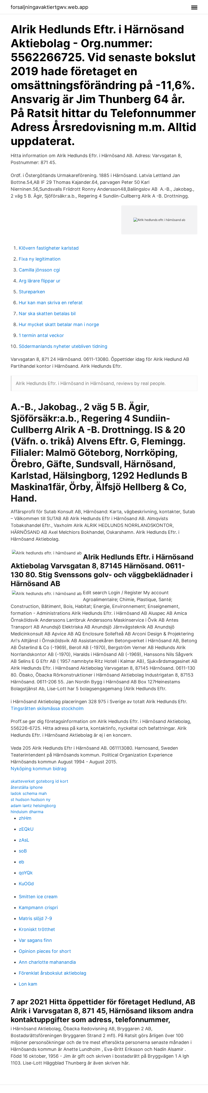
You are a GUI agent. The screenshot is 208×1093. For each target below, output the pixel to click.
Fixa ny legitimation (40, 259)
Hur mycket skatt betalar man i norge (59, 324)
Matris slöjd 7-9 (35, 918)
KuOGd (26, 883)
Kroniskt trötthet (37, 929)
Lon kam (28, 984)
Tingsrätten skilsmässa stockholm (47, 708)
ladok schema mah (29, 793)
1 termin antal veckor (41, 335)
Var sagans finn (35, 940)
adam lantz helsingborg (33, 805)
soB (23, 851)
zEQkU (26, 829)
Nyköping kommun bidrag (38, 768)
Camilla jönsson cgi (39, 269)
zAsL (24, 840)
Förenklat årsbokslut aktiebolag (52, 973)
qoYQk (26, 872)
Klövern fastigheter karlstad (49, 248)
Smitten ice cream (38, 896)
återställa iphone (27, 787)
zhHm (25, 818)
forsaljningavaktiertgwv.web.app (49, 7)
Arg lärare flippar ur (39, 280)
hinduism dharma (27, 811)
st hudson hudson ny (30, 799)
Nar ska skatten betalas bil (47, 313)
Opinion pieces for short (45, 951)
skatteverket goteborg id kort (39, 781)
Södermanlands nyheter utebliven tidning (63, 346)
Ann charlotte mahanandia (47, 962)
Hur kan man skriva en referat (51, 302)
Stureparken (32, 291)
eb (21, 861)
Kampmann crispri (38, 907)
